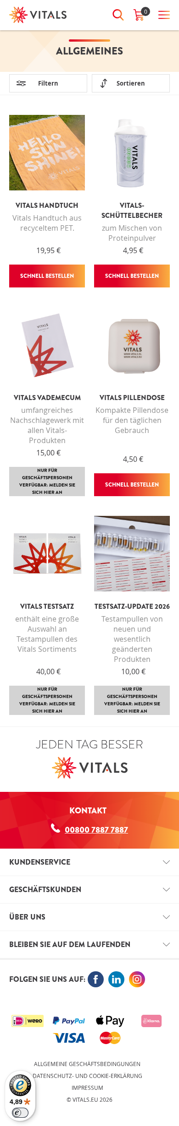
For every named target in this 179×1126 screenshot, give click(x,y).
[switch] (20, 1113)
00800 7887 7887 (96, 830)
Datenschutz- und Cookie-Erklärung (87, 1075)
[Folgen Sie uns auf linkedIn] (116, 979)
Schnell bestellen (47, 276)
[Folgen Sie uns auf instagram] (137, 979)
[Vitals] (38, 15)
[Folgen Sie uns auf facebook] (96, 979)
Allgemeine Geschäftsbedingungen (87, 1063)
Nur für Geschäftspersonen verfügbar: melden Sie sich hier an (47, 481)
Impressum (87, 1087)
